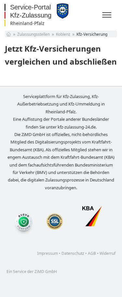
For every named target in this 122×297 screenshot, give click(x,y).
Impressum (47, 253)
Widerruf (107, 253)
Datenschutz (72, 253)
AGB (92, 253)
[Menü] (107, 15)
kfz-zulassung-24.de (77, 127)
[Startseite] (8, 34)
